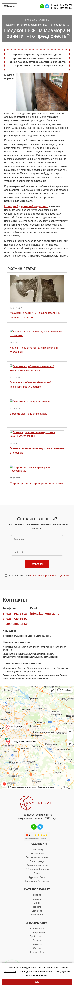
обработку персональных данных (49, 575)
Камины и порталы (37, 865)
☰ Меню (9, 6)
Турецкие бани (37, 877)
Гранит (37, 894)
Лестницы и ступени (37, 857)
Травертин (37, 906)
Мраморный (11, 206)
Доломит (37, 910)
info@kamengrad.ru (45, 613)
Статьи (37, 948)
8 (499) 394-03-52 (61, 7)
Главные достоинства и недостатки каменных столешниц (37, 450)
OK (37, 981)
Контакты (37, 944)
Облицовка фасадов (37, 869)
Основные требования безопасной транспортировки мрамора (30, 384)
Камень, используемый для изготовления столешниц (34, 349)
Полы (37, 873)
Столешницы (37, 849)
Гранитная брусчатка (37, 881)
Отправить (37, 563)
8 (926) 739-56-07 (61, 4)
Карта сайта (37, 952)
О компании (37, 928)
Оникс (37, 902)
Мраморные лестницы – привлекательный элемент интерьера (35, 315)
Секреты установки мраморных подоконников (37, 483)
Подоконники (37, 853)
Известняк (37, 914)
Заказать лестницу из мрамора (28, 413)
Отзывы (37, 940)
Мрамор (37, 899)
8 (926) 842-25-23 (15, 613)
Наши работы (37, 932)
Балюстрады (37, 861)
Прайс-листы (37, 936)
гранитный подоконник (34, 206)
